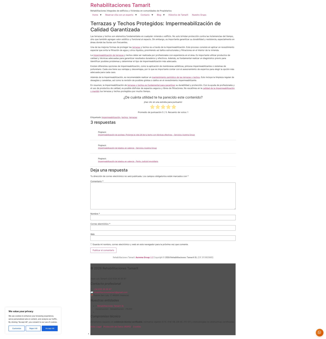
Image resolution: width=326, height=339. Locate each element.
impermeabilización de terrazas (108, 55)
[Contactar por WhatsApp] (319, 332)
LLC (145, 257)
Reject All (33, 328)
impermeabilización (111, 117)
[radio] (152, 107)
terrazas (136, 47)
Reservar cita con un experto (119, 15)
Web (92, 234)
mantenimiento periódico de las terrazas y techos (176, 77)
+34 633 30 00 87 (102, 289)
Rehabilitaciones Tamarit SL (110, 306)
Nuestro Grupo (199, 15)
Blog (159, 15)
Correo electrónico (100, 224)
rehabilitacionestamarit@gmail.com (110, 292)
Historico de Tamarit (178, 15)
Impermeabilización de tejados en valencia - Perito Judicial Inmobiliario (128, 161)
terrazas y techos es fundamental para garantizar (151, 85)
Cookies (137, 326)
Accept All (49, 328)
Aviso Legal (95, 326)
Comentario (96, 181)
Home (95, 15)
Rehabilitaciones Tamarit (120, 5)
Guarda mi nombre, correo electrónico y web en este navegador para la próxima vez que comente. (140, 244)
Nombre (95, 214)
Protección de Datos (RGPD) (117, 326)
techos (124, 117)
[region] (33, 320)
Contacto (145, 15)
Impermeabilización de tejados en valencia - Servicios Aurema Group (127, 148)
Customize (16, 328)
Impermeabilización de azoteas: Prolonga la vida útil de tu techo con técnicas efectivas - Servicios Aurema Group (146, 135)
